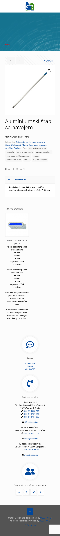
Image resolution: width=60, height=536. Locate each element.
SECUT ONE (30, 363)
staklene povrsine (13, 160)
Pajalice (17, 148)
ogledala (10, 152)
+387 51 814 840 (31, 450)
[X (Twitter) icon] (28, 525)
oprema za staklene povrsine (18, 156)
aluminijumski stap (37, 148)
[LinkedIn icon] (35, 525)
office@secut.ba (31, 455)
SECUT (30, 366)
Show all (49, 61)
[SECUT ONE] (30, 6)
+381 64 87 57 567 (31, 433)
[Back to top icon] (30, 511)
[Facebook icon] (25, 525)
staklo (27, 160)
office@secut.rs (31, 422)
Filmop (25, 145)
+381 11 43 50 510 (31, 411)
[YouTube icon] (31, 525)
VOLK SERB (30, 369)
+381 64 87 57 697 (31, 417)
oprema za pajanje (43, 152)
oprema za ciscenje (25, 152)
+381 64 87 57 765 (31, 414)
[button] (49, 71)
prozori (36, 156)
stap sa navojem (40, 160)
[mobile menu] (55, 6)
